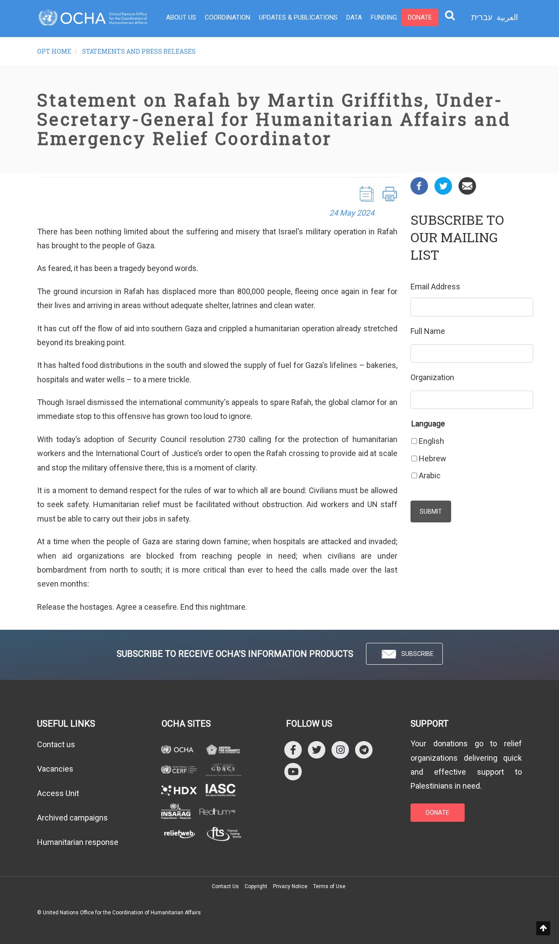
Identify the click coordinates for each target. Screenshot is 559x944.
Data (354, 17)
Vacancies (55, 768)
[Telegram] (364, 749)
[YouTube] (293, 771)
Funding (384, 17)
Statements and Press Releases (139, 51)
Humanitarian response (77, 842)
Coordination (227, 17)
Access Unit (58, 793)
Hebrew (432, 458)
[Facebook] (419, 185)
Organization (432, 377)
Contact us (56, 744)
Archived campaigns (72, 817)
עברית (481, 17)
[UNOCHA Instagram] (340, 749)
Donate (420, 17)
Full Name (428, 331)
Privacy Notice (290, 886)
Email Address (435, 286)
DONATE (437, 812)
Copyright (256, 886)
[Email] (467, 185)
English (431, 441)
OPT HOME (54, 51)
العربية (507, 17)
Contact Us (225, 886)
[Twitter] (443, 185)
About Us (181, 17)
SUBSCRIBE (417, 653)
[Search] (450, 15)
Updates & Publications (298, 17)
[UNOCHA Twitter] (316, 749)
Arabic (430, 475)
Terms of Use (329, 886)
